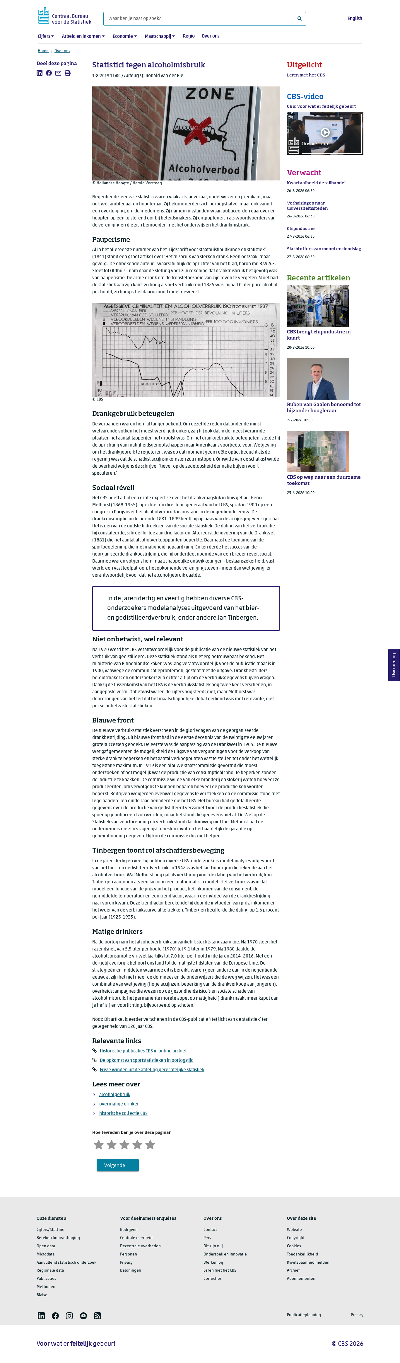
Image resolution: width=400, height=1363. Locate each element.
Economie (123, 36)
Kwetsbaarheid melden (308, 1263)
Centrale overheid (136, 1238)
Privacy (126, 1263)
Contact (210, 1230)
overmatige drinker (119, 1104)
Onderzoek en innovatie (225, 1254)
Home (43, 51)
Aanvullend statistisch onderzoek (66, 1263)
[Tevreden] (137, 1144)
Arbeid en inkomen (81, 36)
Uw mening (394, 665)
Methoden (46, 1287)
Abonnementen (301, 1279)
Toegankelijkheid (302, 1254)
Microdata (45, 1254)
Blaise (42, 1295)
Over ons (210, 36)
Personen (128, 1254)
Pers (207, 1238)
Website (294, 1230)
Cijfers (44, 36)
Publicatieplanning (304, 1315)
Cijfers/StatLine (50, 1230)
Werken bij (213, 1263)
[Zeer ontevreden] (98, 1144)
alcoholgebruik (114, 1095)
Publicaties (46, 1279)
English (355, 18)
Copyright (296, 1238)
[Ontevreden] (111, 1144)
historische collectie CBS (123, 1113)
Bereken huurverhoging (58, 1238)
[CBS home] (65, 14)
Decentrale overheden (140, 1246)
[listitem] (39, 72)
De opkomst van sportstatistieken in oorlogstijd (147, 1060)
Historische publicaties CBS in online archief (143, 1051)
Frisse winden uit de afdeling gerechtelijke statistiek (152, 1070)
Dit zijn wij (213, 1246)
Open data (46, 1246)
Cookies (294, 1246)
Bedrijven (129, 1230)
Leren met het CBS (220, 1270)
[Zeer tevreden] (150, 1144)
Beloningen (130, 1270)
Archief (293, 1270)
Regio (189, 36)
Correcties (213, 1279)
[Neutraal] (124, 1144)
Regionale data (50, 1270)
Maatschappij (158, 36)
